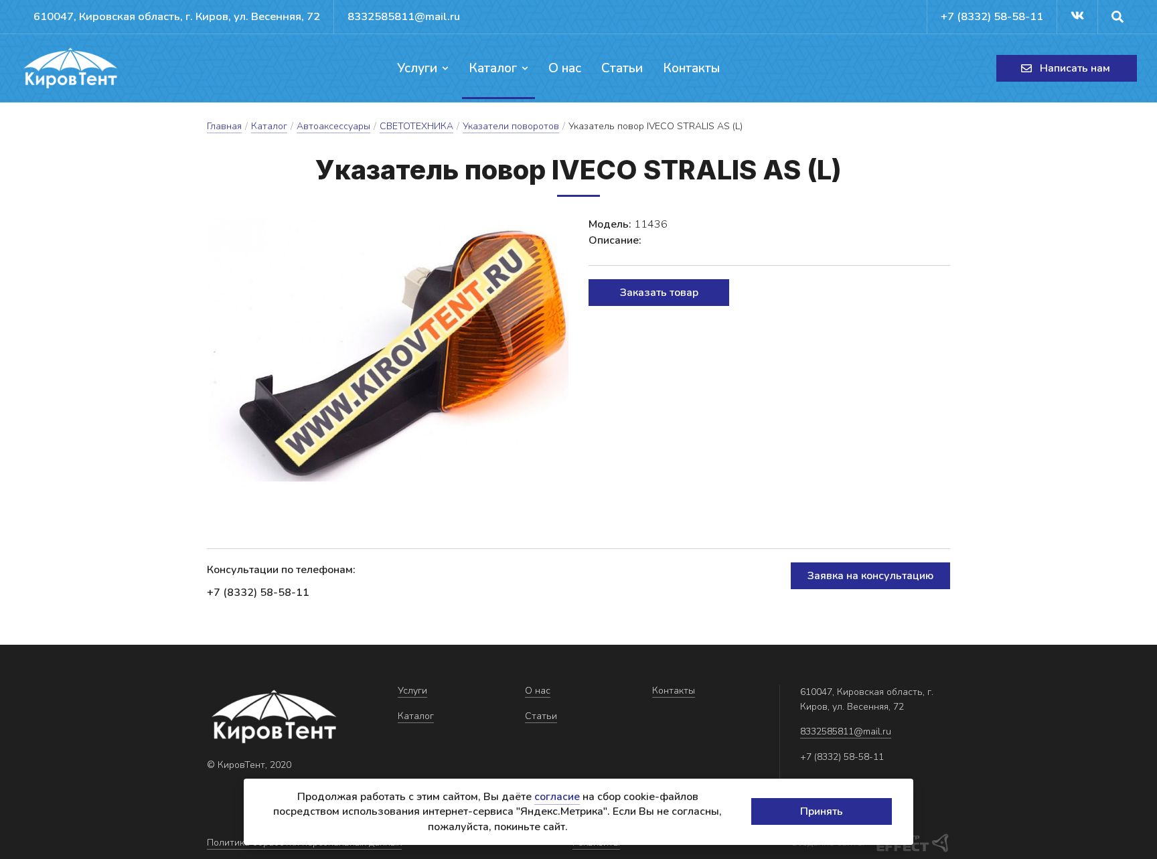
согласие (557, 796)
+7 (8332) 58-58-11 (992, 16)
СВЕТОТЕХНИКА (416, 126)
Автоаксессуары (333, 126)
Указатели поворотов (511, 126)
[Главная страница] (70, 68)
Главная (224, 126)
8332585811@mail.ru (404, 16)
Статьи (622, 68)
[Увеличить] (387, 352)
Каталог (493, 68)
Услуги (417, 68)
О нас (564, 68)
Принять (821, 811)
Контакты (691, 68)
